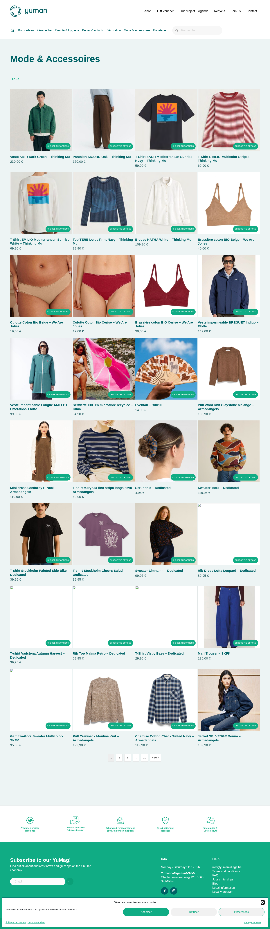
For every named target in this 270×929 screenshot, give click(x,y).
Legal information (36, 922)
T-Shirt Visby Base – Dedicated (159, 653)
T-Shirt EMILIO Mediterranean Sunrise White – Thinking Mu (39, 241)
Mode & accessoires (137, 30)
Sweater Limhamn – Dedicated (159, 570)
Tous (15, 79)
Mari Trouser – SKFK (214, 653)
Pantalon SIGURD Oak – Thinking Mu (102, 157)
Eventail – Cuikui (148, 405)
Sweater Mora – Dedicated (218, 488)
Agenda (203, 11)
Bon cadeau (26, 30)
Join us (236, 11)
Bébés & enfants (93, 30)
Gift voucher (165, 11)
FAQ (215, 875)
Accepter (146, 911)
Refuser (194, 911)
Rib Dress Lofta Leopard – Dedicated (227, 570)
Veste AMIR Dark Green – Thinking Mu (40, 157)
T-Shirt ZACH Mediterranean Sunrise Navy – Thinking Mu (163, 159)
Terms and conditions (226, 871)
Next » (155, 757)
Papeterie (159, 30)
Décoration (114, 30)
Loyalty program (222, 891)
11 (144, 757)
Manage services (252, 922)
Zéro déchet (44, 30)
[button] (262, 902)
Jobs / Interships (222, 879)
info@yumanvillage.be (227, 867)
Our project (187, 11)
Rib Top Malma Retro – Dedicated (99, 653)
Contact (251, 11)
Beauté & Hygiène (67, 30)
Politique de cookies (16, 922)
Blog (215, 883)
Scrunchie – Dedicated (153, 488)
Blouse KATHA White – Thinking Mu (163, 239)
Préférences (241, 911)
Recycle (219, 11)
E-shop (146, 11)
